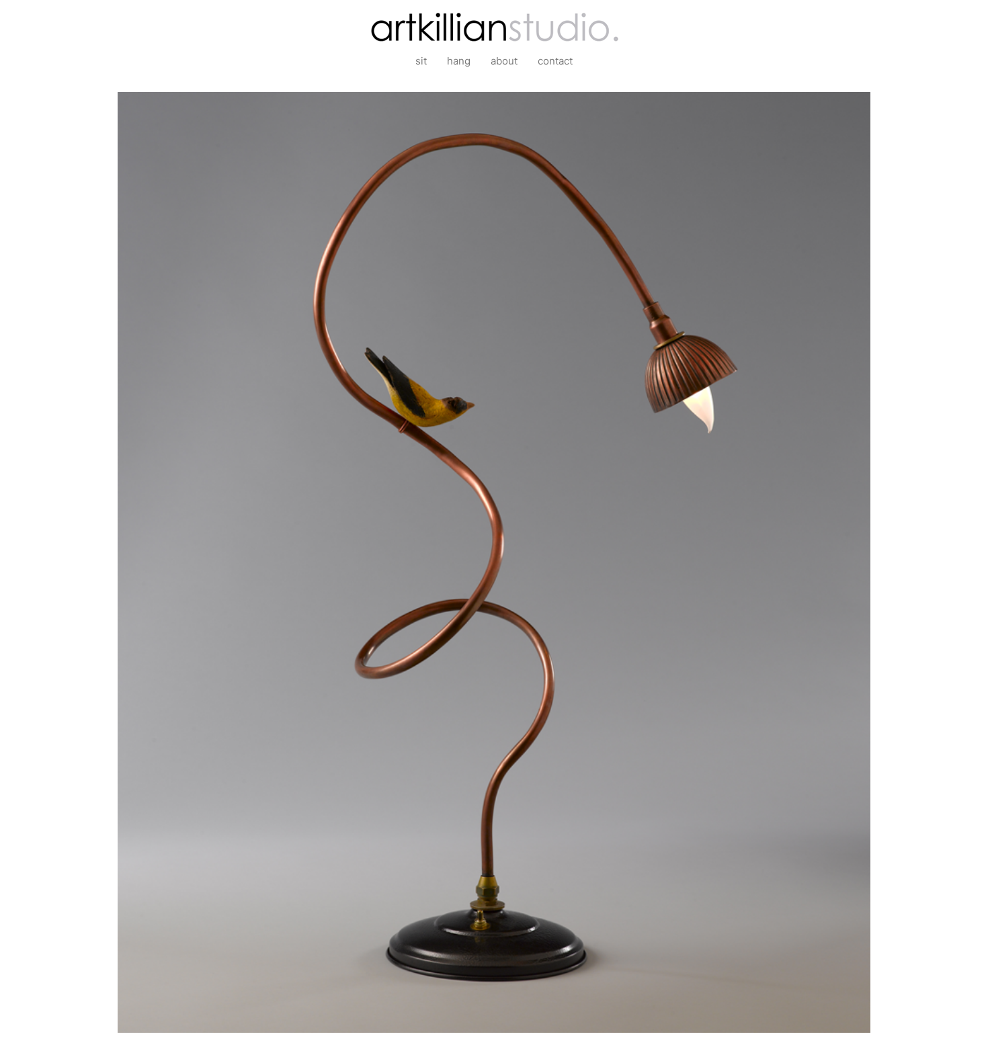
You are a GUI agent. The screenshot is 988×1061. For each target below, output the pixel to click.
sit (421, 60)
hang (458, 60)
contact (555, 60)
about (504, 60)
